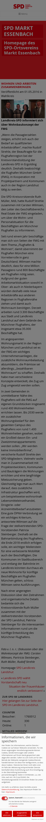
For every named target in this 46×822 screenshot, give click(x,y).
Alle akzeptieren (37, 814)
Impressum (10, 792)
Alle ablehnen (7, 814)
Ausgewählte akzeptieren (22, 814)
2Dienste (13, 806)
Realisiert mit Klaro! (37, 819)
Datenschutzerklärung (10, 789)
